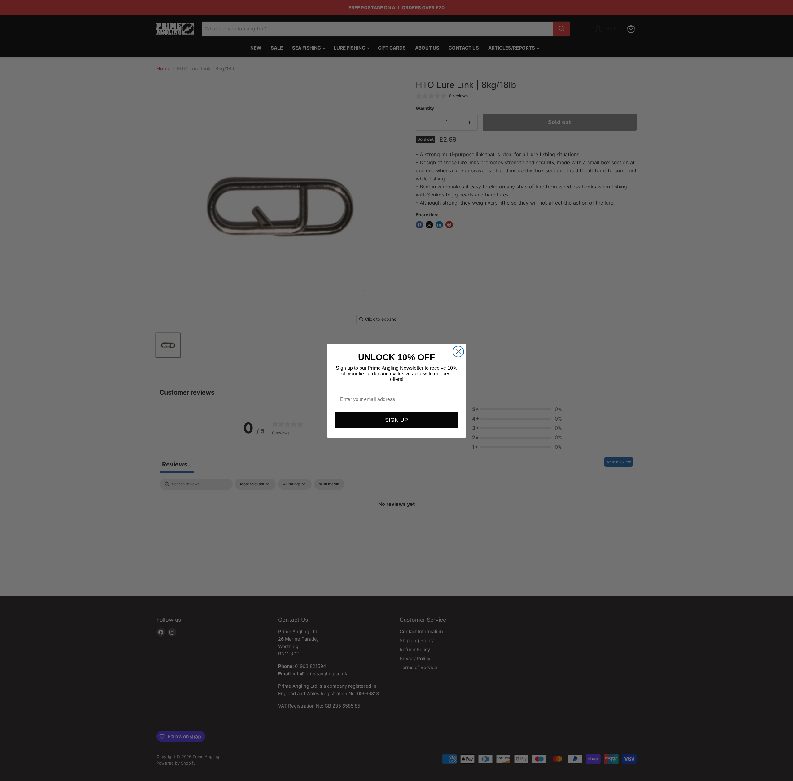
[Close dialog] (458, 351)
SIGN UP (396, 420)
